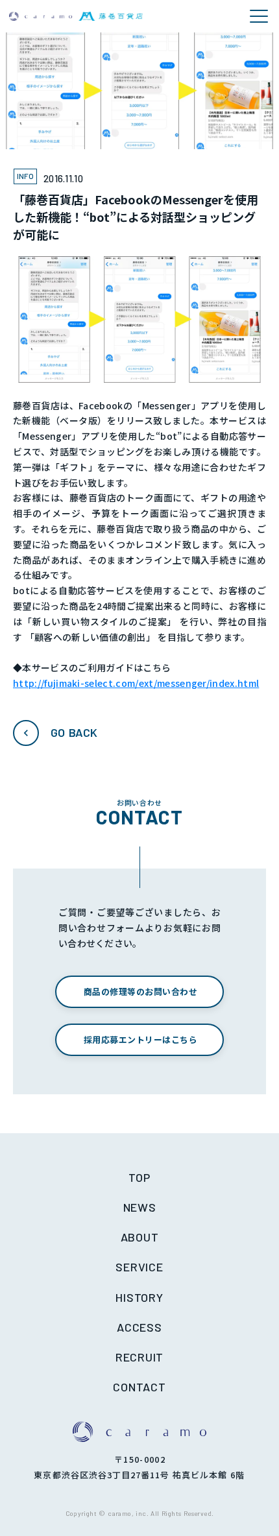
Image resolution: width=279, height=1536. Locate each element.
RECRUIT (139, 1357)
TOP (139, 1177)
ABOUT (140, 1237)
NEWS (139, 1207)
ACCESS (139, 1327)
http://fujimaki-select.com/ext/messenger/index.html (136, 683)
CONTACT (139, 1387)
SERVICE (139, 1267)
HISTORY (139, 1297)
